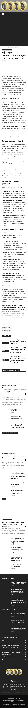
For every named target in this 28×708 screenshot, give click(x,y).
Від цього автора (16, 335)
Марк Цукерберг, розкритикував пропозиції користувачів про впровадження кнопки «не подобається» (18, 475)
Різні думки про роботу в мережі (8, 453)
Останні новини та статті (12, 47)
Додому (3, 47)
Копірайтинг (19, 697)
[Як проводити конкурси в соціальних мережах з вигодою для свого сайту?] (5, 426)
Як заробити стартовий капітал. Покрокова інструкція (14, 457)
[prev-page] (3, 366)
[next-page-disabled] (5, 366)
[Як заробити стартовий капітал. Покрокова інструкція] (14, 445)
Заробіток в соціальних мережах (8, 385)
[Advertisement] (14, 31)
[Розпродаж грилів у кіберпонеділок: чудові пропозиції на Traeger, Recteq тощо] (5, 358)
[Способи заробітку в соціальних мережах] (5, 418)
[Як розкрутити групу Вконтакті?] (5, 411)
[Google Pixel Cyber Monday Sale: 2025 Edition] (5, 567)
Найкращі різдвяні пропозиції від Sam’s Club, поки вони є (7, 328)
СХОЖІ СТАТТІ (6, 335)
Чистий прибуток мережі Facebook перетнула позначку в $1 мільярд (14, 390)
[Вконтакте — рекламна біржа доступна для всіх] (5, 485)
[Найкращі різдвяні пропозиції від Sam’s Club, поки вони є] (5, 341)
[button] (2, 14)
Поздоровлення (20, 700)
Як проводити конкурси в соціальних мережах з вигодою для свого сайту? (18, 425)
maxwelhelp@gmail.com (19, 692)
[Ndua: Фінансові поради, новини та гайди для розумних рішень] (14, 6)
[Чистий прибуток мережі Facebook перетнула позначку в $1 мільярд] (14, 380)
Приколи (18, 698)
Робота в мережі (8, 697)
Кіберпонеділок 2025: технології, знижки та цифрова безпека (16, 558)
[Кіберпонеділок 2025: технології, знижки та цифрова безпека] (5, 559)
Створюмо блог (10, 698)
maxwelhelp (4, 393)
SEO (14, 697)
